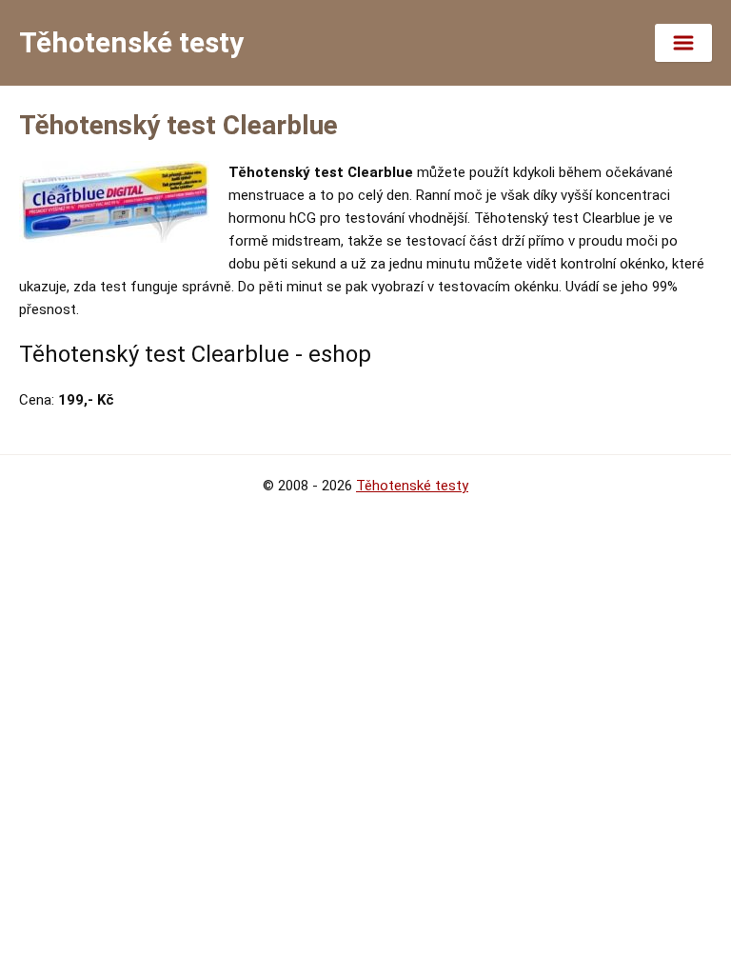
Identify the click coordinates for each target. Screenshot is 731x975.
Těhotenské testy (412, 485)
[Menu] (683, 43)
